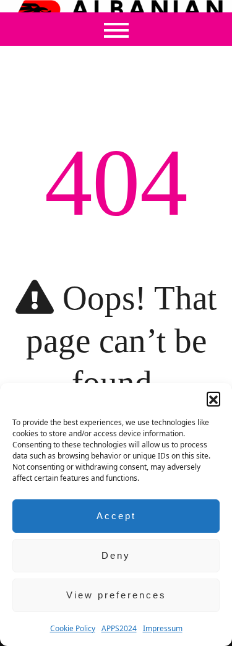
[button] (213, 398)
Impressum (163, 628)
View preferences (116, 595)
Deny (116, 555)
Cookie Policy (72, 628)
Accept (116, 515)
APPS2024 (119, 628)
